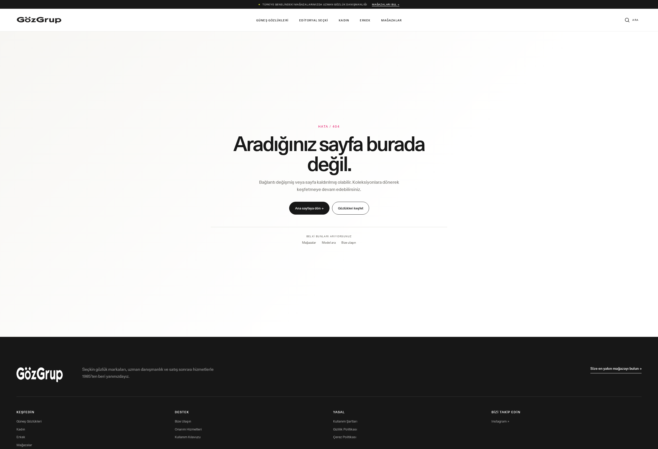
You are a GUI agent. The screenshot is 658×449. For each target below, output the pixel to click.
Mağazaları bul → (385, 4)
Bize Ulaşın (183, 421)
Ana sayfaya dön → (309, 208)
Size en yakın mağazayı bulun (616, 368)
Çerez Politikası (344, 437)
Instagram (500, 421)
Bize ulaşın (348, 242)
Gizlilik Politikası (345, 429)
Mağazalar (391, 20)
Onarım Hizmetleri (188, 429)
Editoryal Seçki (313, 20)
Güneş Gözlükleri (272, 20)
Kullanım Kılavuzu (187, 437)
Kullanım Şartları (345, 421)
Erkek (365, 20)
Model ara (329, 242)
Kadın (344, 20)
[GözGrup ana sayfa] (39, 20)
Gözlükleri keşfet (350, 208)
